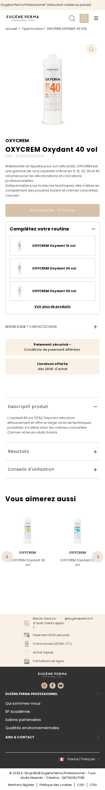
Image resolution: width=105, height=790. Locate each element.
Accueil (11, 28)
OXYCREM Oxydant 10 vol (77, 562)
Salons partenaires (23, 719)
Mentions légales (21, 785)
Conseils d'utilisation (31, 469)
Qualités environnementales (32, 727)
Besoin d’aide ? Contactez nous (31, 326)
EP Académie (17, 711)
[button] (78, 759)
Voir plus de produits (52, 306)
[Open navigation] (96, 18)
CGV (80, 785)
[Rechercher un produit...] (71, 18)
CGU (93, 785)
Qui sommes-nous (23, 703)
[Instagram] (44, 686)
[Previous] (7, 557)
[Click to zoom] (91, 49)
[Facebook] (52, 686)
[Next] (97, 557)
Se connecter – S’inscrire (52, 210)
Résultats (18, 451)
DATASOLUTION (73, 777)
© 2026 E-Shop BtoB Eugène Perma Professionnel (47, 773)
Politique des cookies (56, 785)
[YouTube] (61, 686)
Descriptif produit (28, 407)
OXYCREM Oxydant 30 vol (27, 562)
